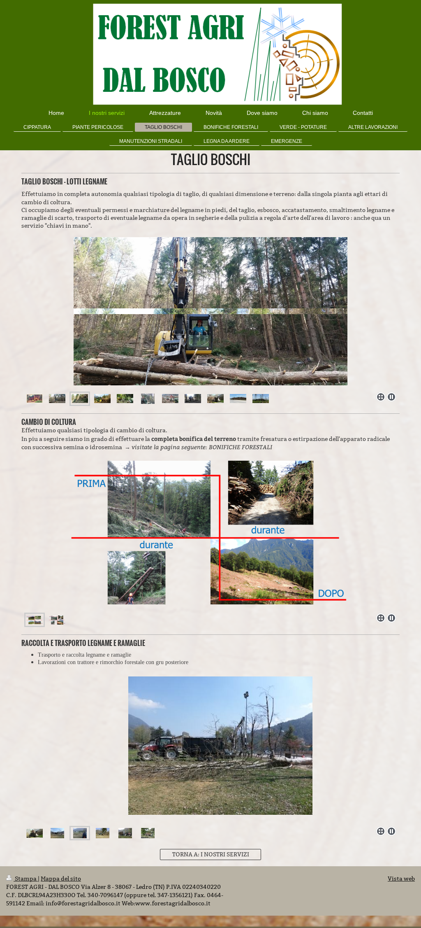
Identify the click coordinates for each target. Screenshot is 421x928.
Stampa (26, 878)
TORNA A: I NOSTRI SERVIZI (210, 854)
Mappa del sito (61, 878)
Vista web (401, 878)
